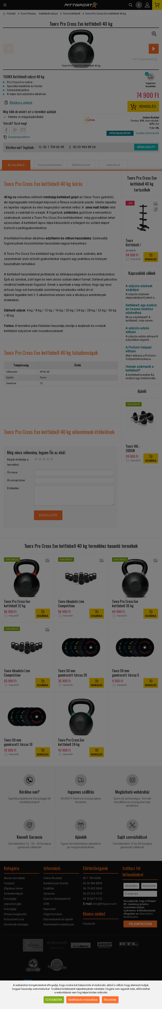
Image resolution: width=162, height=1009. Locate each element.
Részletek (110, 999)
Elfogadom (54, 999)
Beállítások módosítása (82, 999)
